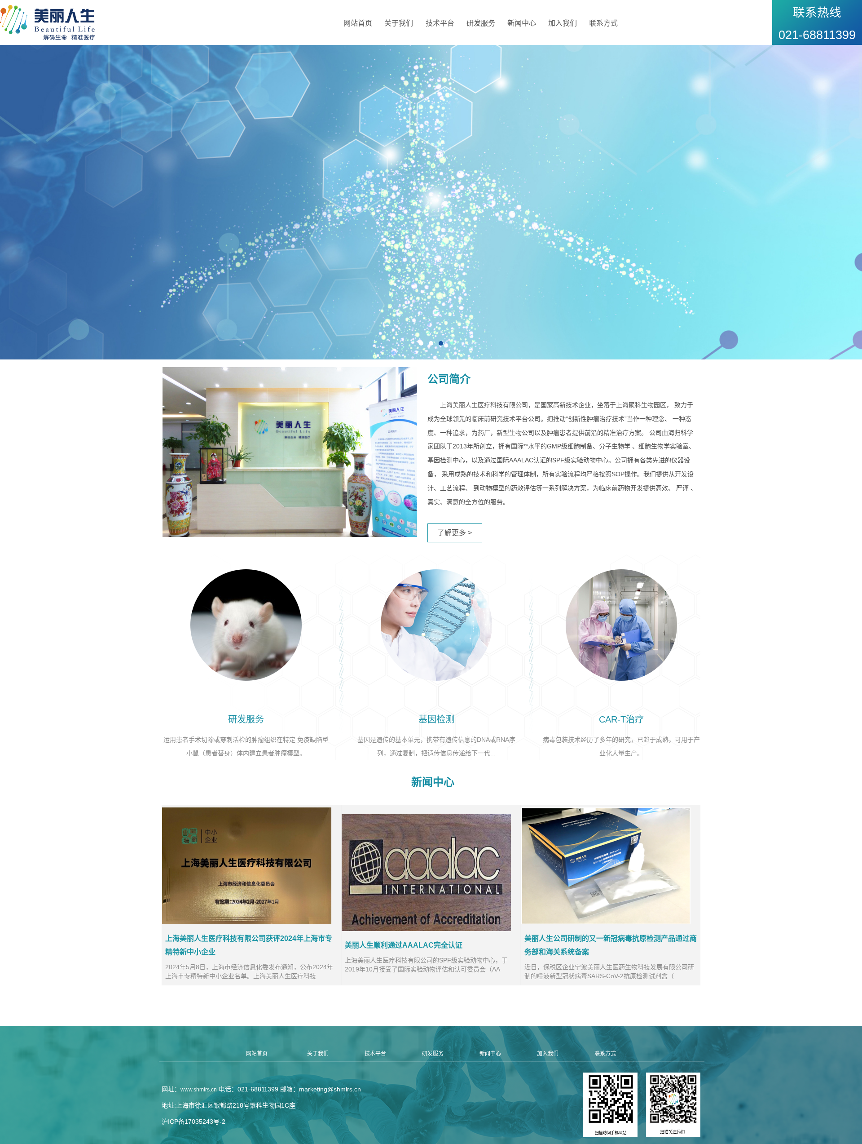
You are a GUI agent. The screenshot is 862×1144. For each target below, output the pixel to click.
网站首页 (357, 23)
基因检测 (436, 719)
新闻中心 (521, 23)
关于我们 (398, 23)
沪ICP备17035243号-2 (193, 1121)
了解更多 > (454, 533)
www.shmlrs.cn (198, 1089)
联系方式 (603, 23)
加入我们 (562, 23)
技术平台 (440, 23)
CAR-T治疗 (621, 719)
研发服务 (480, 23)
